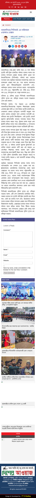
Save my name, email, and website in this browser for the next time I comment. (16, 269)
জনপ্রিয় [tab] (18, 436)
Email (5, 255)
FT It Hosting (26, 496)
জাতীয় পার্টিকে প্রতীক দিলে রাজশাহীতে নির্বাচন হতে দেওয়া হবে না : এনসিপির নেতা (17, 378)
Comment (7, 230)
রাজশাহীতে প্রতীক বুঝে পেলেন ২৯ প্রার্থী (14, 404)
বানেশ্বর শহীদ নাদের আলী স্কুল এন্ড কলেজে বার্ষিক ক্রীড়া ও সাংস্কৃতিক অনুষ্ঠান (17, 304)
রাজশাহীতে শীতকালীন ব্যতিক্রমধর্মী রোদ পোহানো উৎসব (17, 352)
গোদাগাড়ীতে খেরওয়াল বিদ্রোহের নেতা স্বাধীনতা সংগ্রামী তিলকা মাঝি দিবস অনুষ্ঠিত (16, 427)
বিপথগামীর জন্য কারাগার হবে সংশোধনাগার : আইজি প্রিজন (18, 327)
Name (5, 249)
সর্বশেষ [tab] (18, 434)
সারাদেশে (8, 25)
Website (6, 260)
